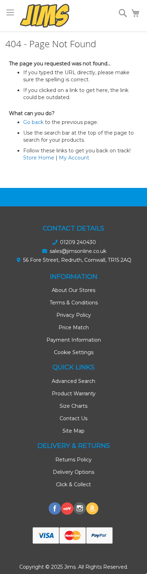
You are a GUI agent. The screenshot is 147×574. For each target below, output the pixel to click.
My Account (74, 158)
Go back (33, 122)
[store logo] (45, 16)
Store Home (38, 158)
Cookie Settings (73, 352)
